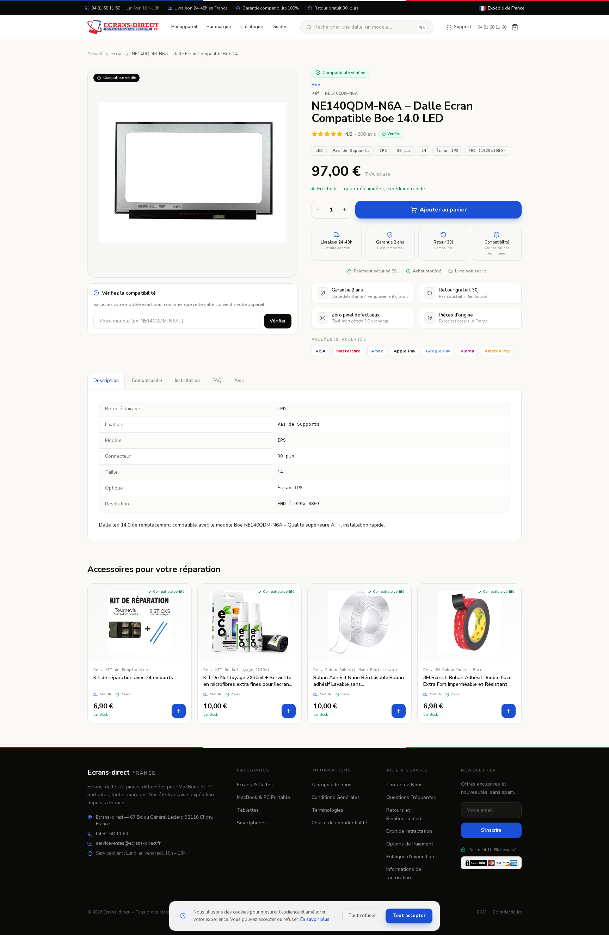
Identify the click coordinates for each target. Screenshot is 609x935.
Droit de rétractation (409, 831)
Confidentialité (507, 912)
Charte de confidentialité (339, 822)
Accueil (94, 54)
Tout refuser (362, 915)
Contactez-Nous (404, 784)
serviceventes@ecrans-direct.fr (128, 843)
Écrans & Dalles (255, 784)
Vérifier (278, 321)
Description (106, 380)
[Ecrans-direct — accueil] (123, 27)
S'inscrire (491, 830)
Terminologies (327, 810)
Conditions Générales (336, 797)
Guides (280, 27)
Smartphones (252, 822)
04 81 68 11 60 (125, 8)
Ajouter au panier (443, 210)
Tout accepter (409, 915)
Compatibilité (147, 380)
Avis (239, 380)
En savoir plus (315, 919)
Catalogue (251, 27)
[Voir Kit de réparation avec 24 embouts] (139, 654)
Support (463, 27)
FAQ (217, 380)
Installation (187, 380)
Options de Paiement (409, 844)
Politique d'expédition (410, 856)
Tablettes (248, 810)
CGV (481, 912)
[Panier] (515, 27)
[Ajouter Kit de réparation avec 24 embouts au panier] (179, 711)
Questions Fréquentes (411, 797)
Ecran (117, 54)
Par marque (219, 27)
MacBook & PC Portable (263, 797)
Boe (316, 85)
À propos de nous (331, 784)
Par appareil (184, 27)
